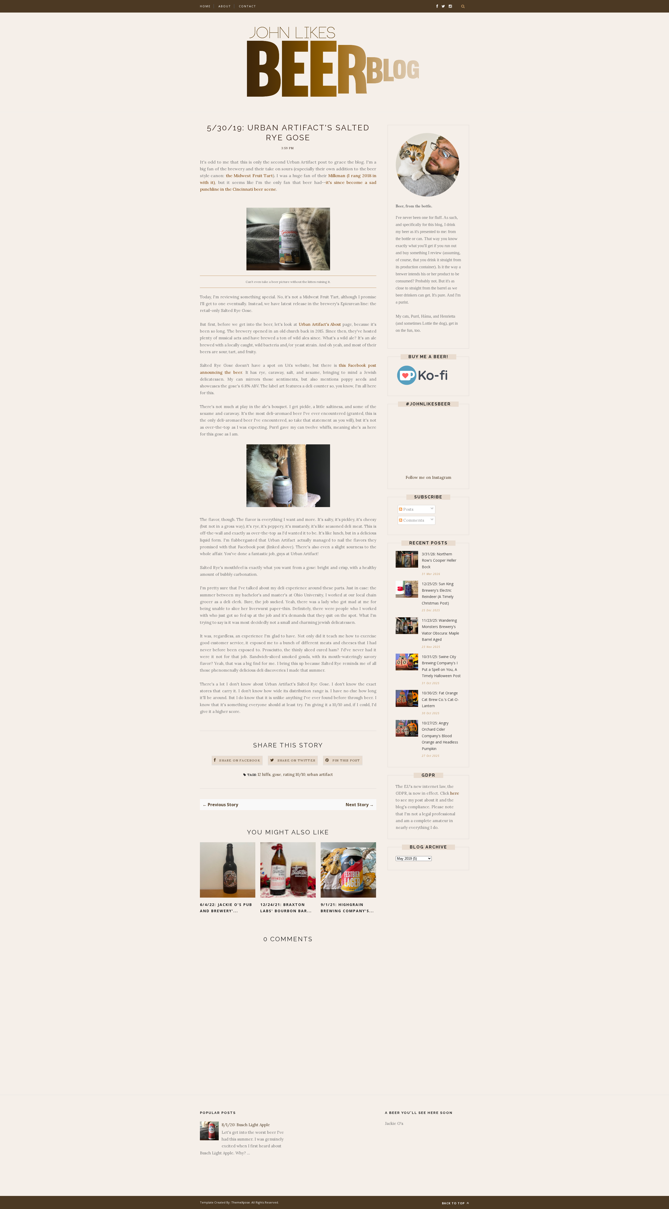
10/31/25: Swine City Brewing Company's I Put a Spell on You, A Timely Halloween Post (441, 666)
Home (205, 6)
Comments (413, 520)
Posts (407, 509)
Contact (247, 6)
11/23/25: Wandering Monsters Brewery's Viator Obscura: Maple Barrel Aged (440, 630)
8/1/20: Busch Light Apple (246, 1124)
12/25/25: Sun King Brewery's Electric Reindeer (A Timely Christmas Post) (437, 593)
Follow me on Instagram (428, 477)
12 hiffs (264, 774)
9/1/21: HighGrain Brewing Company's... (347, 908)
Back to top (454, 1203)
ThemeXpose (240, 1202)
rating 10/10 (294, 774)
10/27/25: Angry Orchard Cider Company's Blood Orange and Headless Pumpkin (440, 735)
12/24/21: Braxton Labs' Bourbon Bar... (286, 908)
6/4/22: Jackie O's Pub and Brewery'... (226, 908)
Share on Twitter (296, 760)
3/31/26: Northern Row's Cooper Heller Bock (439, 560)
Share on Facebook (239, 760)
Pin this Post (346, 760)
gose (276, 774)
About (224, 6)
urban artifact (320, 774)
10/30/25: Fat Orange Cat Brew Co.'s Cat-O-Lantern (440, 699)
